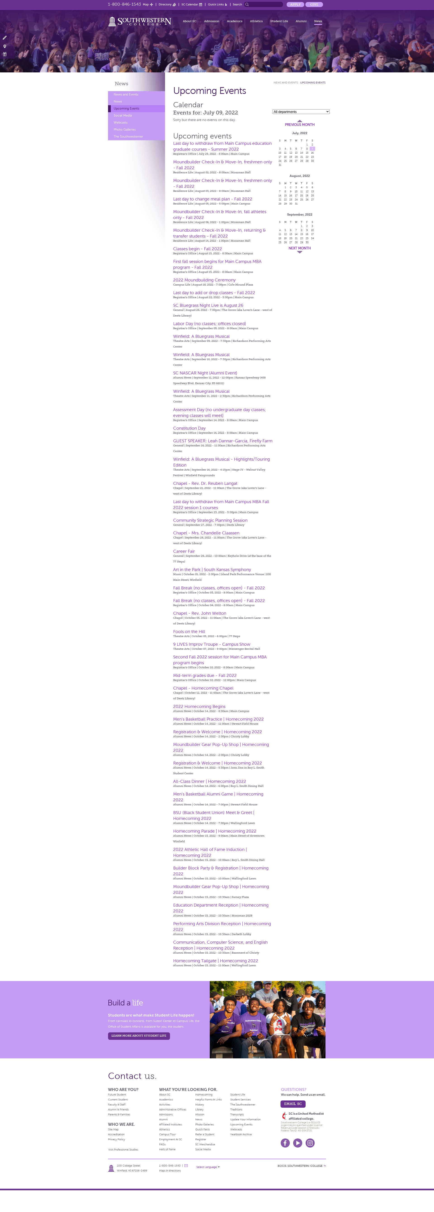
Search (237, 4)
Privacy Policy (116, 1139)
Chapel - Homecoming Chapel (203, 688)
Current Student (118, 1099)
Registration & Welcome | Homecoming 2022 (217, 731)
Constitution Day (189, 428)
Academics (234, 21)
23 (312, 156)
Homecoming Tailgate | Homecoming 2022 (215, 960)
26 (290, 161)
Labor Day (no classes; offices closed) (209, 323)
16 (312, 152)
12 (291, 152)
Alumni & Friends (118, 1109)
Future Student (117, 1094)
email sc (293, 1104)
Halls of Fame (167, 1149)
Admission (211, 21)
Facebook (285, 1143)
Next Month (300, 248)
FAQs (162, 1144)
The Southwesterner (128, 136)
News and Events (126, 94)
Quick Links (216, 4)
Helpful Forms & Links (208, 1099)
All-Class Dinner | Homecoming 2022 (209, 781)
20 (296, 156)
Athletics (256, 21)
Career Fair (184, 551)
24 (279, 161)
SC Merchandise (205, 1144)
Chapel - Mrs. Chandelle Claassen (206, 533)
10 (279, 152)
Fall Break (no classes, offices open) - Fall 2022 (219, 588)
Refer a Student (204, 1134)
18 (285, 156)
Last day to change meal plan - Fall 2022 (212, 199)
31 (280, 165)
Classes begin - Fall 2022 (197, 248)
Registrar (200, 1139)
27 (296, 161)
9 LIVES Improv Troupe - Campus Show (211, 644)
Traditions (236, 1109)
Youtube (297, 1143)
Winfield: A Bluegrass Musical (201, 336)
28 (301, 161)
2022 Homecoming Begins (199, 706)
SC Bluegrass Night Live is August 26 (208, 305)
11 (285, 152)
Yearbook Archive (241, 1134)
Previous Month (300, 124)
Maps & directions (170, 1170)
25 (285, 161)
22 (307, 156)
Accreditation (116, 1134)
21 (301, 156)
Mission (199, 1114)
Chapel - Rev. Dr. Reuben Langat (205, 483)
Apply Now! (7, 37)
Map (146, 4)
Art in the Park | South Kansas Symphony (212, 569)
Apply (295, 4)
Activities (164, 1104)
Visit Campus (7, 46)
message (186, 1165)
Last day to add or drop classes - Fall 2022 (214, 292)
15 (307, 152)
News (318, 21)
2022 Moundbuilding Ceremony (204, 280)
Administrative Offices (172, 1109)
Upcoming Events (126, 108)
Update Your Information (245, 1119)
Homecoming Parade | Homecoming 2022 (214, 831)
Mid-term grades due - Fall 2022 (205, 675)
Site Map (113, 1129)
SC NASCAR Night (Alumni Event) (205, 373)
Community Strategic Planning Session (210, 520)
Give (314, 4)
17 (280, 156)
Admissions (166, 1114)
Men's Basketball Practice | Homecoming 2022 (218, 719)
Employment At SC (170, 1139)
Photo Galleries (125, 129)
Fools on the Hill (189, 631)
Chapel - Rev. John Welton (199, 613)
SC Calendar (190, 4)
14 (301, 152)
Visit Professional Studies (123, 1149)
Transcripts (237, 1114)
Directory (165, 4)
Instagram (310, 1143)
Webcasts (120, 122)
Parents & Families (119, 1114)
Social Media (123, 115)
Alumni (301, 21)
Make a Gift (7, 54)
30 (312, 161)
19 (290, 156)
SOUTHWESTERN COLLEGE (305, 1165)
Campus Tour (167, 1134)
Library (199, 1109)
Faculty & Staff (116, 1104)
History (199, 1104)
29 (307, 161)
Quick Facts (202, 1129)
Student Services (240, 1099)
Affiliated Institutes (170, 1124)
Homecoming (203, 1094)
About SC (189, 21)
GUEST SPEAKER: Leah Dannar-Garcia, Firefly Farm (222, 440)
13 (296, 152)
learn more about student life (138, 1035)
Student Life (279, 21)
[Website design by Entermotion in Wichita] (325, 1165)
